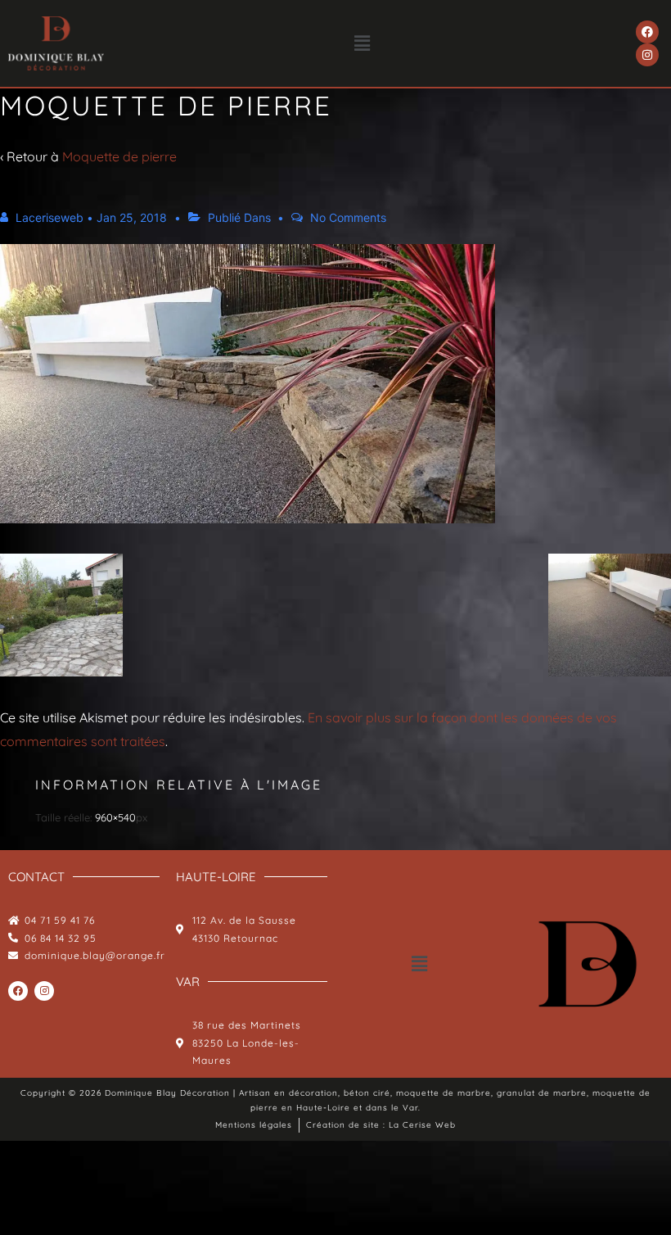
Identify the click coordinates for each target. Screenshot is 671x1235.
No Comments (348, 217)
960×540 (115, 817)
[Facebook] (647, 31)
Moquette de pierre (119, 156)
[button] (362, 43)
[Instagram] (647, 54)
